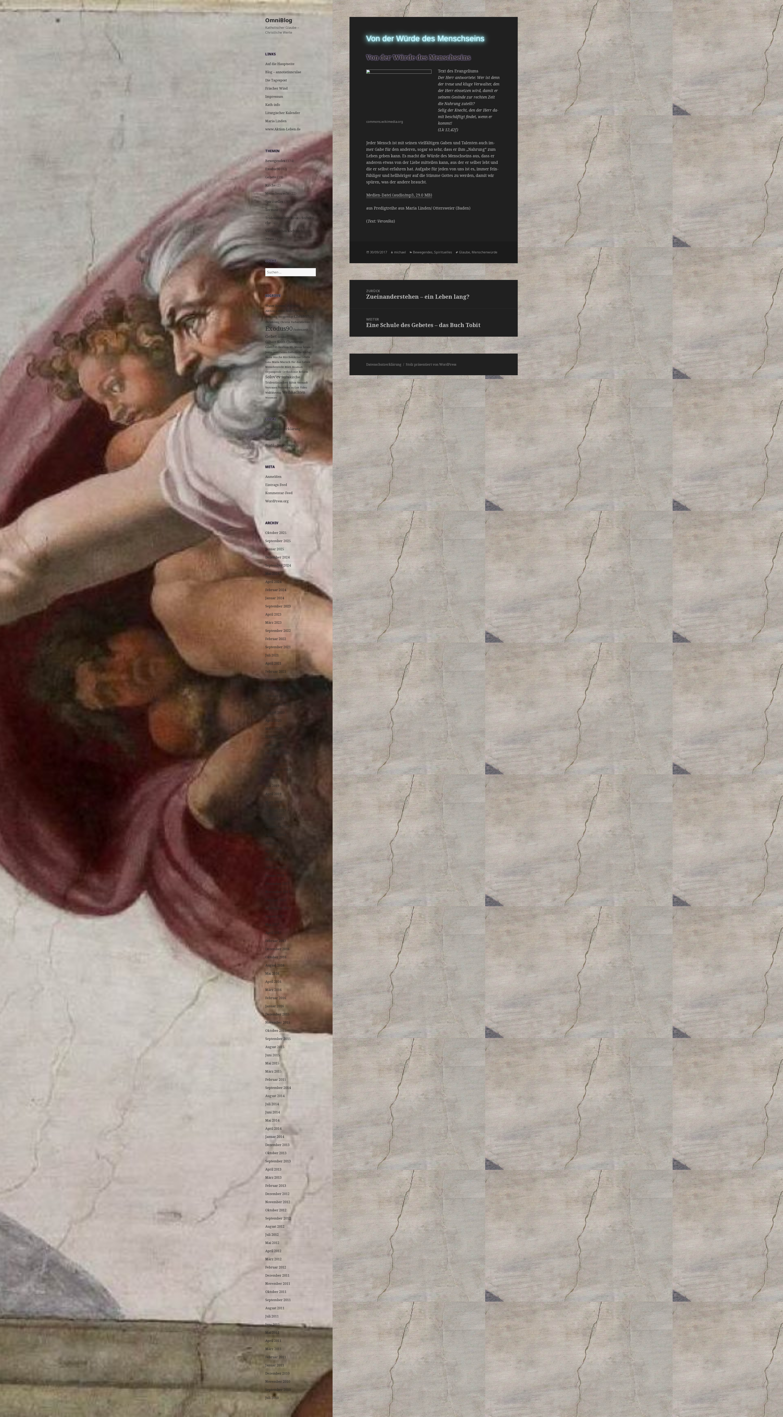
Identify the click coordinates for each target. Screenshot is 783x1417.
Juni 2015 (272, 1055)
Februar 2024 (275, 590)
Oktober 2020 (275, 696)
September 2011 (278, 1300)
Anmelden (273, 476)
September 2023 (278, 606)
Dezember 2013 (277, 1145)
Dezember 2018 (277, 826)
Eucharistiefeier (300, 322)
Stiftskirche (290, 377)
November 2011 (277, 1283)
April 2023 (273, 614)
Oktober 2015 (275, 1030)
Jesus (268, 352)
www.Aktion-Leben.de (283, 129)
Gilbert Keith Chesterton (284, 342)
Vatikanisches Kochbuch (284, 231)
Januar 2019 (274, 818)
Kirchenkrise (292, 357)
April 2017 (273, 932)
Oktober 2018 (275, 834)
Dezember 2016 (277, 949)
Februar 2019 (275, 810)
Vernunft (302, 382)
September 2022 (278, 630)
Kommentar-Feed (279, 493)
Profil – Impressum (280, 445)
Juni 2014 (272, 1112)
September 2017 (278, 908)
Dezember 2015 (277, 1014)
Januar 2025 (274, 549)
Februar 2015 (275, 1079)
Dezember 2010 (277, 1373)
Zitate (269, 239)
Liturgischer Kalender (282, 113)
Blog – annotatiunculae (283, 72)
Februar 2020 (275, 737)
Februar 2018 (275, 867)
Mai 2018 (272, 843)
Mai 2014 (272, 1120)
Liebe (268, 362)
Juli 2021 (272, 655)
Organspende (273, 372)
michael (400, 252)
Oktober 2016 (275, 957)
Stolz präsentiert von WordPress (431, 364)
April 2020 (273, 720)
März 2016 (273, 990)
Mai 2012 (272, 1243)
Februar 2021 (275, 671)
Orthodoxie (290, 372)
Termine (272, 210)
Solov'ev (273, 376)
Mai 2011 (272, 1332)
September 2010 (278, 1389)
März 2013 (273, 1177)
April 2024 (273, 581)
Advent (293, 305)
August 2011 (274, 1308)
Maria (275, 362)
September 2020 (278, 704)
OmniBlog (278, 20)
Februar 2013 (275, 1185)
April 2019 (273, 794)
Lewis (306, 357)
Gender (282, 337)
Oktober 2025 (275, 532)
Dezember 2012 (277, 1194)
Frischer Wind (276, 88)
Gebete (270, 177)
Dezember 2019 (277, 753)
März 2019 (273, 802)
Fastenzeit (300, 330)
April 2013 (273, 1169)
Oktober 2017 (275, 900)
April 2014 (273, 1128)
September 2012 (278, 1218)
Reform (303, 372)
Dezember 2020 (277, 688)
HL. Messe (296, 347)
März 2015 (273, 1071)
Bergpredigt (285, 316)
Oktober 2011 (275, 1291)
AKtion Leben (275, 311)
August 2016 (274, 965)
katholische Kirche (299, 352)
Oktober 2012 (275, 1210)
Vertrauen (271, 387)
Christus (285, 322)
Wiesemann (271, 397)
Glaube (271, 346)
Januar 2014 (274, 1136)
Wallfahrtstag (273, 392)
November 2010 (277, 1381)
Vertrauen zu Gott (288, 387)
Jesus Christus (280, 352)
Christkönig (272, 322)
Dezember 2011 (277, 1275)
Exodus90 (272, 169)
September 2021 (278, 647)
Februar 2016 (275, 998)
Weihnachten (293, 392)
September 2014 (278, 1087)
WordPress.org (277, 501)
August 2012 (274, 1226)
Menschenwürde (484, 252)
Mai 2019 (272, 785)
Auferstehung (296, 310)
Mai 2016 (272, 973)
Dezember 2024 (277, 557)
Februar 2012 (275, 1267)
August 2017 (274, 916)
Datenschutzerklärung (283, 429)
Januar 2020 (274, 745)
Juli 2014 (272, 1104)
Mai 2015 (272, 1063)
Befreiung (271, 316)
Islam (307, 347)
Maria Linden (275, 121)
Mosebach (297, 367)
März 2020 (273, 728)
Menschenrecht (277, 193)
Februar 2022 (275, 639)
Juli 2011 (272, 1316)
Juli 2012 (272, 1234)
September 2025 (278, 541)
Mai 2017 (272, 924)
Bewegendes (275, 161)
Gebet (271, 336)
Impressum (274, 96)
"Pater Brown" (275, 306)
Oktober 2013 (275, 1153)
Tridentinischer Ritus (280, 382)
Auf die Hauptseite (279, 64)
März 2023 (273, 622)
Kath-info (272, 104)
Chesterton (304, 316)
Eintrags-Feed (276, 485)
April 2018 (273, 851)
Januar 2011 (274, 1365)
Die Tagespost (276, 80)
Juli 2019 (272, 777)
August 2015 (274, 1047)
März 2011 (273, 1349)
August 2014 (274, 1096)
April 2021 (273, 663)
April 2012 (273, 1251)
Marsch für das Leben (295, 362)
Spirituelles (274, 201)
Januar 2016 (274, 1006)
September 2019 (278, 769)
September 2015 (278, 1038)
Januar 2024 (274, 598)
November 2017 (277, 892)
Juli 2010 (272, 1398)
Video (303, 387)
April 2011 (273, 1340)
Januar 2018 (274, 875)
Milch (288, 367)
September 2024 (278, 565)
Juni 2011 (272, 1324)
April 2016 (273, 981)
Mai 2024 (272, 573)
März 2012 (273, 1259)
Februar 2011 (275, 1357)
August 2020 (274, 712)
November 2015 (277, 1022)
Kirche (270, 185)
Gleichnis (283, 347)
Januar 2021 (274, 679)
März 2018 (273, 859)
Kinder (268, 357)
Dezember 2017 (277, 883)
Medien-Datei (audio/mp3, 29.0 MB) (399, 195)
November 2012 (277, 1202)
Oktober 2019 (275, 761)
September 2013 (278, 1161)
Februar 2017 (275, 941)
